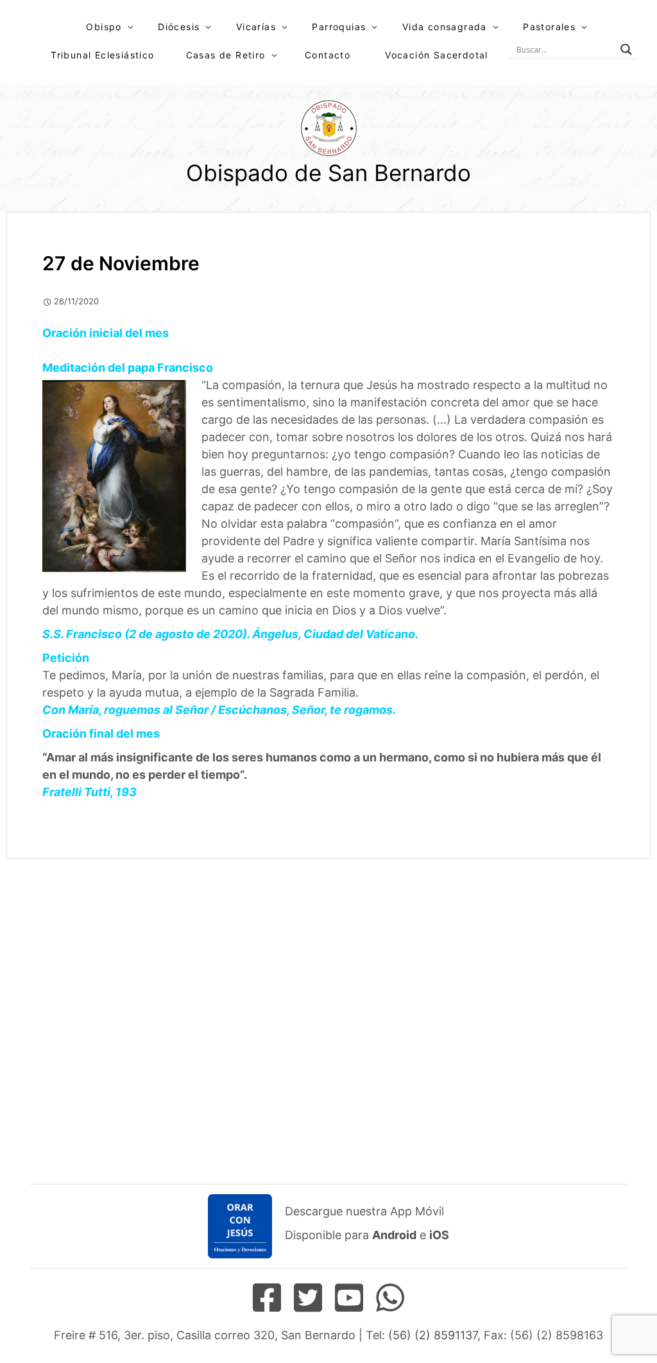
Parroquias (339, 26)
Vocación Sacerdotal (436, 54)
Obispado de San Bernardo (328, 172)
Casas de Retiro (226, 54)
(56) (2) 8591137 (432, 1335)
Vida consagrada (444, 26)
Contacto (327, 54)
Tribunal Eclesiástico (102, 54)
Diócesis (179, 26)
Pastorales (549, 26)
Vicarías (256, 26)
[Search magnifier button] (626, 49)
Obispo (103, 26)
